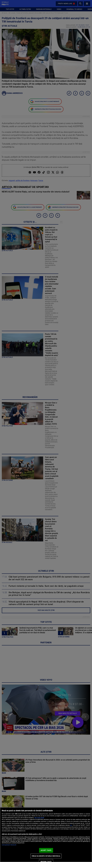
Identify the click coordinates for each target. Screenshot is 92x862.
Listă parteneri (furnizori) (9, 845)
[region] (46, 834)
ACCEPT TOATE (46, 850)
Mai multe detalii (39, 817)
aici (71, 825)
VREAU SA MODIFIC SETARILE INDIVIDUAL (46, 856)
